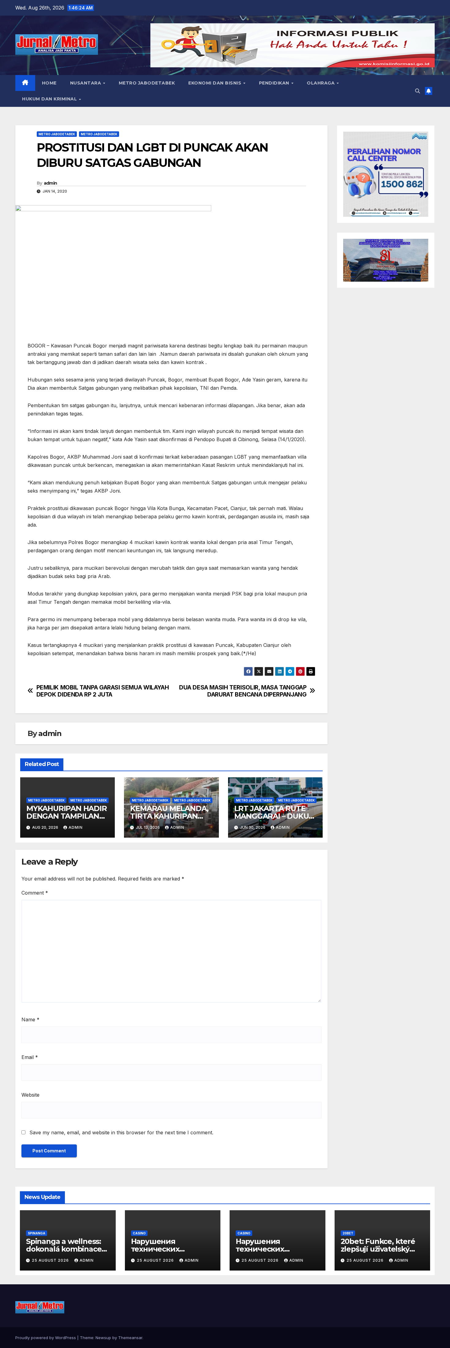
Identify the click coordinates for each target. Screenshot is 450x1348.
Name (30, 1019)
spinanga (36, 1233)
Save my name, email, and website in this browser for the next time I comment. (121, 1132)
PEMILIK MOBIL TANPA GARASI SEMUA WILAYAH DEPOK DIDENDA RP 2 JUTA (102, 691)
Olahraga (321, 83)
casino (139, 1233)
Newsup (103, 1337)
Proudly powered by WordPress (46, 1337)
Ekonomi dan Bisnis (215, 83)
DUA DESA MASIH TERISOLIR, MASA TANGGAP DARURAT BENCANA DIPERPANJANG (242, 691)
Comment (34, 893)
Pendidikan (275, 83)
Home (49, 83)
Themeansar (130, 1337)
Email (29, 1057)
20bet (348, 1233)
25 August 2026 (51, 1260)
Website (30, 1095)
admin (50, 183)
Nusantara (86, 83)
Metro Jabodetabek (147, 83)
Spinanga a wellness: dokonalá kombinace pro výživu (63, 1249)
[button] (417, 91)
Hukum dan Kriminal (50, 99)
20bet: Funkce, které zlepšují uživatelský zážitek (378, 1249)
